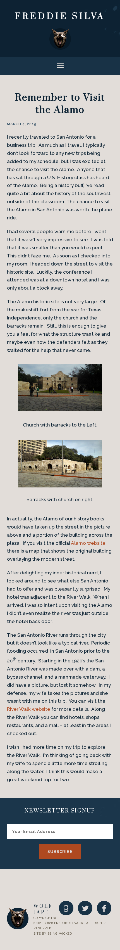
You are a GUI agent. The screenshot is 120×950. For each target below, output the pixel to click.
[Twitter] (85, 908)
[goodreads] (66, 908)
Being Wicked (59, 933)
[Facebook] (104, 908)
